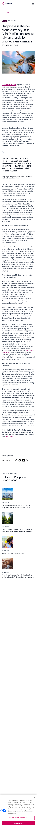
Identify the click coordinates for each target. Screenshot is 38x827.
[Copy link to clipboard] (16, 460)
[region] (18, 811)
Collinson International (9, 85)
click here (9, 436)
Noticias (9, 13)
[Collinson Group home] (7, 4)
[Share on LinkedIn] (23, 460)
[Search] (29, 4)
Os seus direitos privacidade (18, 817)
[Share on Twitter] (27, 460)
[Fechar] (34, 797)
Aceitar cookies (18, 823)
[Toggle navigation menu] (33, 4)
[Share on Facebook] (20, 460)
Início (3, 13)
